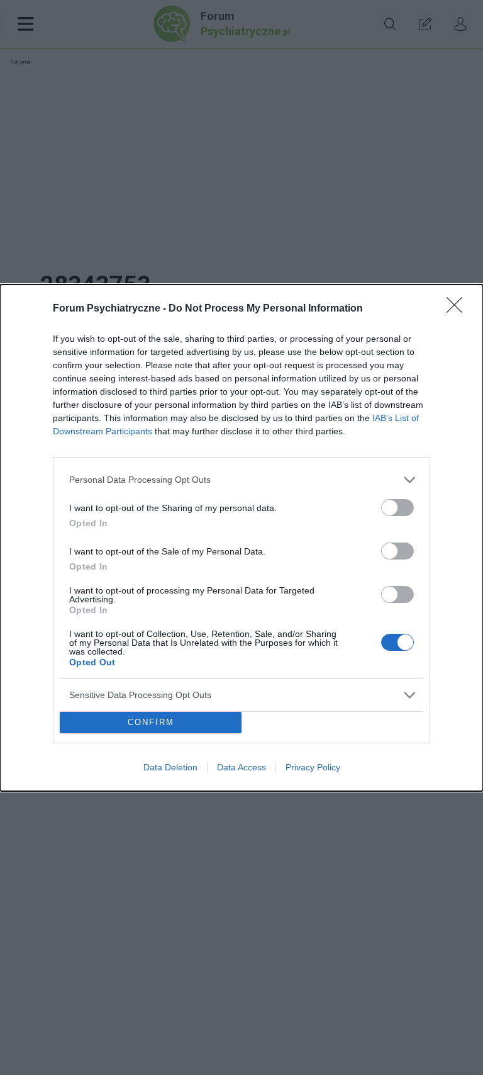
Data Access (241, 767)
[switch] (397, 507)
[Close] (458, 309)
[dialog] (241, 537)
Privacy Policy (313, 767)
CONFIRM (151, 722)
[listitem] (241, 480)
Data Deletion (170, 767)
